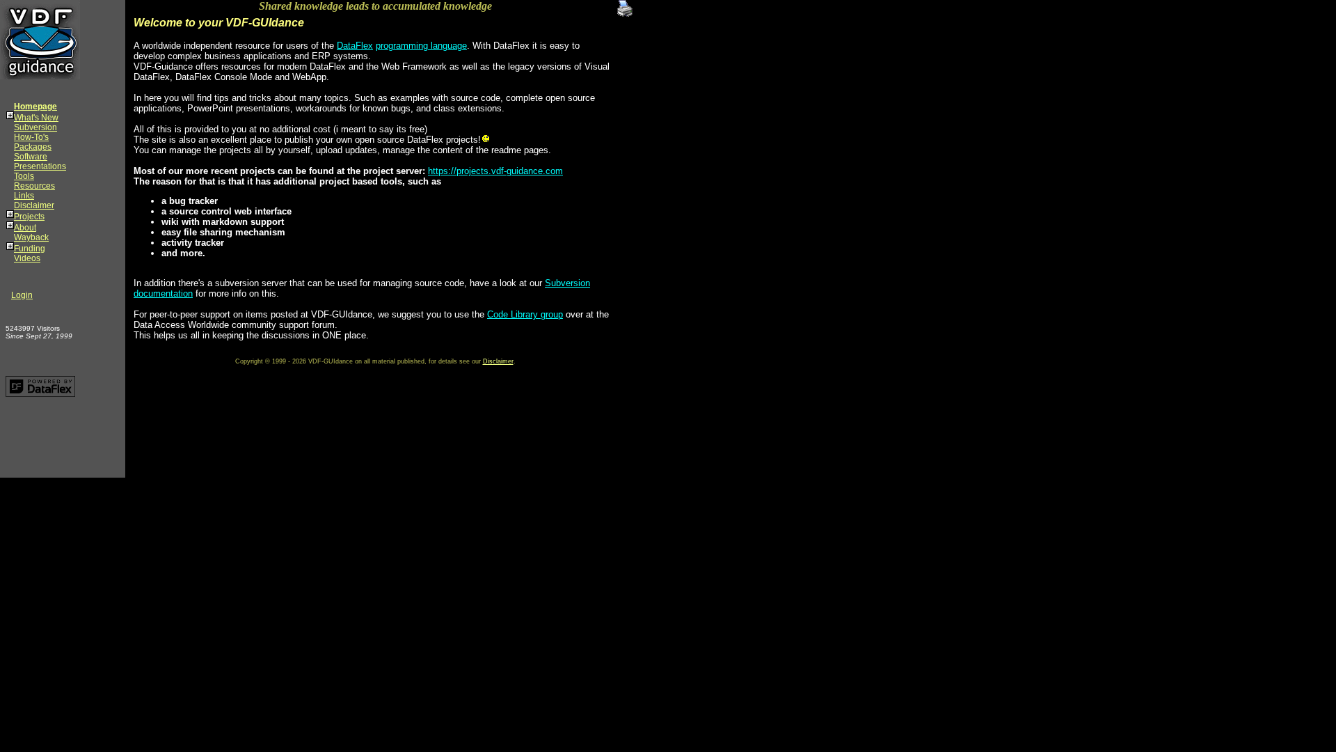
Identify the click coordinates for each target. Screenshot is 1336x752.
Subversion (35, 127)
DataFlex (355, 45)
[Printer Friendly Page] (625, 5)
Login (22, 295)
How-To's (31, 137)
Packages (32, 147)
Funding (29, 248)
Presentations (40, 166)
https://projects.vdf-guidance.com (495, 171)
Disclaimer (34, 205)
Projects (29, 216)
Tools (24, 176)
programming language (421, 45)
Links (24, 196)
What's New (36, 118)
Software (30, 157)
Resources (34, 186)
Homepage (35, 106)
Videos (27, 258)
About (25, 228)
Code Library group (525, 314)
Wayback (31, 237)
